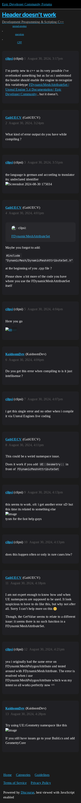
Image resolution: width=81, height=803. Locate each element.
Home (7, 775)
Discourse (27, 792)
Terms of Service (15, 783)
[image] (11, 329)
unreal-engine (19, 26)
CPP (19, 42)
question (19, 34)
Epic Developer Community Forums (27, 4)
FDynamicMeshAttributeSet (30, 236)
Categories (23, 775)
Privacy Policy (41, 783)
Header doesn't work (29, 14)
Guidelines (42, 775)
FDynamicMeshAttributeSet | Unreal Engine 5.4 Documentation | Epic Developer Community (37, 89)
